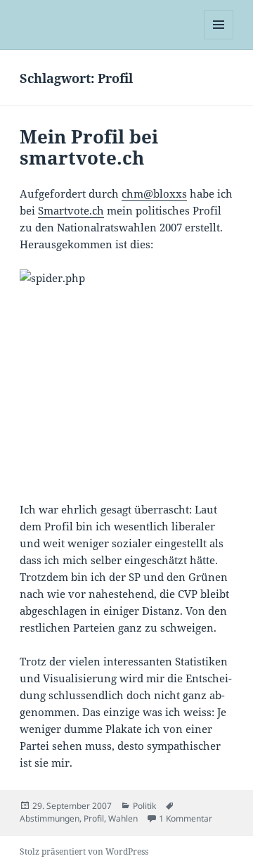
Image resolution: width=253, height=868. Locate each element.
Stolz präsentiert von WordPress (84, 851)
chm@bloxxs (154, 193)
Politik (144, 806)
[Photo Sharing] (127, 376)
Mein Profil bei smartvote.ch (89, 147)
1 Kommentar (185, 818)
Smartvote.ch (71, 210)
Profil (94, 818)
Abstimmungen (49, 818)
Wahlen (123, 818)
